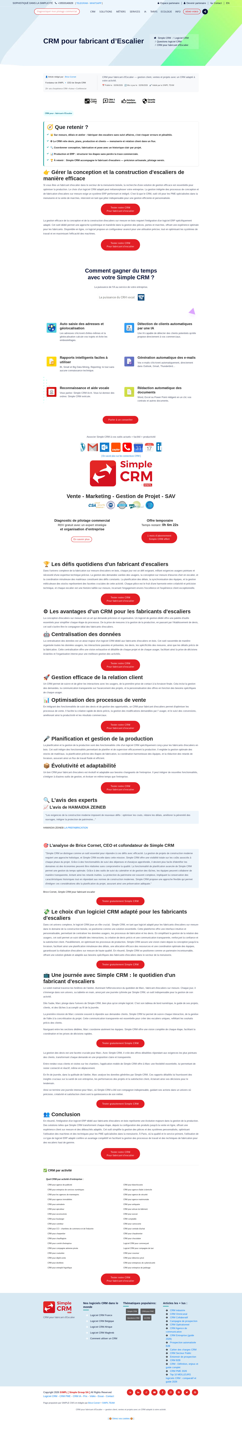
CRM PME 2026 (178, 1371)
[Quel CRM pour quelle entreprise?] (90, 102)
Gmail (156, 366)
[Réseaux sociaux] (205, 11)
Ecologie (166, 11)
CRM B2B (175, 1360)
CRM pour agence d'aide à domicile (137, 1190)
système (96, 193)
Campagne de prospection (183, 1321)
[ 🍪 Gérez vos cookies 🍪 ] (121, 1418)
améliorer (168, 815)
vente (63, 198)
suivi (82, 706)
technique (88, 370)
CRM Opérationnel (179, 1324)
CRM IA (77, 1396)
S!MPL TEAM (108, 1403)
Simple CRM (164, 38)
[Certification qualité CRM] (121, 505)
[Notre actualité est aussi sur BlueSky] (130, 1392)
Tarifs (153, 11)
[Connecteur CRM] (121, 447)
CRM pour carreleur (55, 1224)
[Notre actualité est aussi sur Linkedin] (138, 1392)
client (148, 77)
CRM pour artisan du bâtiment (135, 1209)
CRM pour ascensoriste (57, 1214)
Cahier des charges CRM (183, 1349)
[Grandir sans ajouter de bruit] (179, 1392)
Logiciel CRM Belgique (102, 1321)
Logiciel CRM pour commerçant (136, 1243)
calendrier (124, 870)
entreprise (138, 189)
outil (155, 193)
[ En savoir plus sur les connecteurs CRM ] (121, 456)
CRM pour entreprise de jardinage (136, 1268)
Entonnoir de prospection (183, 1356)
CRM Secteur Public (180, 1353)
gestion (141, 77)
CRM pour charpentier (56, 1234)
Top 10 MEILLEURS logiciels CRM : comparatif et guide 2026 (181, 1378)
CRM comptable (129, 1219)
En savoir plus (82, 539)
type (48, 1138)
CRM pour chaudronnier (132, 1234)
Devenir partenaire (196, 3)
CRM (92, 11)
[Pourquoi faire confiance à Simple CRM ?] (109, 102)
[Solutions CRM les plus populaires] (128, 102)
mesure (78, 193)
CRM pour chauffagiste (57, 1238)
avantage (92, 1138)
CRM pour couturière (56, 1253)
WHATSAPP (95, 3)
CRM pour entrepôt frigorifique (60, 1268)
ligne (81, 229)
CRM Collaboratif (179, 1317)
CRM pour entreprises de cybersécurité (139, 1263)
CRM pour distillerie (55, 1263)
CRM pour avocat (130, 1214)
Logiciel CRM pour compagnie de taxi (138, 1248)
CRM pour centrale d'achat (134, 1229)
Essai (101, 1396)
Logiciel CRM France (101, 1315)
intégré (125, 193)
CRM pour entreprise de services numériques (66, 1190)
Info (178, 11)
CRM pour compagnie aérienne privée (63, 1248)
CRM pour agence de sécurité (135, 1195)
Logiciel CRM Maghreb (102, 1332)
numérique (167, 1003)
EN (227, 3)
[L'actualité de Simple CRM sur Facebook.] (162, 1392)
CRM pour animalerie (56, 1204)
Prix (85, 1396)
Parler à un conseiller (120, 420)
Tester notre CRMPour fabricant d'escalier (120, 209)
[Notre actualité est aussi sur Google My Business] (195, 1392)
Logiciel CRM (182, 38)
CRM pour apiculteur (56, 1209)
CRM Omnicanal (178, 1314)
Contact (218, 3)
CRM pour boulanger (56, 1219)
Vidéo (93, 1396)
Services (135, 11)
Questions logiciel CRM (169, 41)
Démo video (191, 11)
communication (70, 688)
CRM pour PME (148, 1311)
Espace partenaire (169, 3)
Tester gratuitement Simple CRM (120, 901)
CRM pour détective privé (133, 1258)
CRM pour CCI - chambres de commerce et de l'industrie (70, 1229)
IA (145, 11)
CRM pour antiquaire (131, 1204)
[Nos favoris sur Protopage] (146, 1392)
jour (131, 570)
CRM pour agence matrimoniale (136, 1199)
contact (148, 683)
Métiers (121, 11)
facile (169, 862)
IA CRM (147, 1318)
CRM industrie (177, 1310)
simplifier (64, 622)
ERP (104, 193)
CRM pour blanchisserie (133, 1185)
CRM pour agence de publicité (60, 1185)
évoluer (89, 776)
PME (173, 193)
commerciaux (173, 336)
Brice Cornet (70, 77)
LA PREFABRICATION (76, 827)
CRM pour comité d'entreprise (60, 1243)
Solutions (105, 11)
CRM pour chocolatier (132, 1238)
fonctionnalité (142, 866)
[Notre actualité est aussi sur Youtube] (154, 1392)
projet (134, 649)
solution (148, 185)
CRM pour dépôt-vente (57, 1258)
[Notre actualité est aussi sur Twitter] (187, 1392)
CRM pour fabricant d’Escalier (172, 45)
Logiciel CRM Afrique (101, 1327)
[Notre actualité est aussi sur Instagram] (170, 1392)
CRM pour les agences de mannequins (63, 1195)
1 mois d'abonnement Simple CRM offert (159, 537)
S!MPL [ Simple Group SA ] (75, 1392)
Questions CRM (133, 1318)
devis (195, 622)
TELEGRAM (82, 3)
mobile (116, 1063)
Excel (147, 397)
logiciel (86, 189)
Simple (77, 393)
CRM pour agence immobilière (60, 1199)
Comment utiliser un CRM (103, 1338)
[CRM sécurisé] (148, 102)
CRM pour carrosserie (132, 1224)
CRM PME (65, 1396)
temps (107, 776)
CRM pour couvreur (131, 1253)
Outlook (147, 366)
